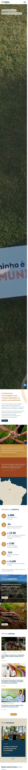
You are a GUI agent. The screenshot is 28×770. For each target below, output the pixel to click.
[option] (14, 741)
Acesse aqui (6, 753)
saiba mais (5, 597)
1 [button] (12, 758)
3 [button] (14, 758)
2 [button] (13, 758)
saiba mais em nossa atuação (8, 455)
